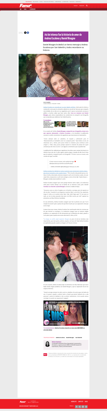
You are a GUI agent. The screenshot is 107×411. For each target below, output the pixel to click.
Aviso (86, 401)
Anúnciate (74, 401)
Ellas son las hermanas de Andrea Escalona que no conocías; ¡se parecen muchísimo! (48, 124)
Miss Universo (35, 1)
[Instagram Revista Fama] (82, 406)
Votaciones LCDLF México (49, 1)
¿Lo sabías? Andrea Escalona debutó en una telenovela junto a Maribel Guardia (71, 124)
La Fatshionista (65, 1)
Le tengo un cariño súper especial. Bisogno (56, 219)
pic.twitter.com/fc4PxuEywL (65, 163)
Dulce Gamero (46, 102)
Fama (25, 9)
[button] (25, 32)
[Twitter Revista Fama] (79, 406)
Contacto (80, 401)
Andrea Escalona (60, 337)
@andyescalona (54, 163)
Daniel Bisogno (70, 337)
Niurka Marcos (78, 1)
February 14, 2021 (74, 167)
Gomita (41, 1)
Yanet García (72, 1)
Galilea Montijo (58, 1)
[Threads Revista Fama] (86, 406)
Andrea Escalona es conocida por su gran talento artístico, (59, 107)
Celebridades (33, 9)
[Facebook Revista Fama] (76, 406)
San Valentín (78, 337)
